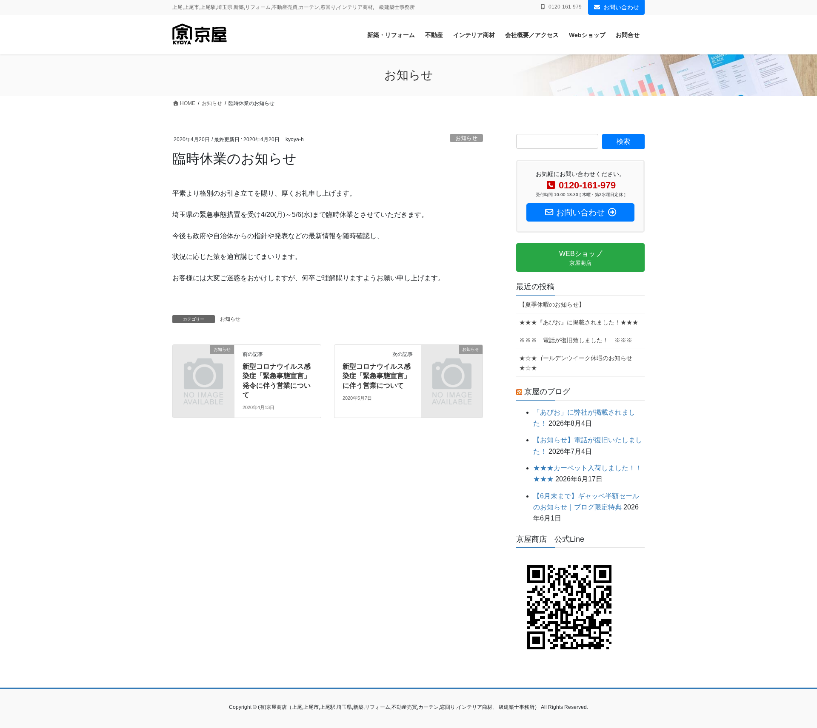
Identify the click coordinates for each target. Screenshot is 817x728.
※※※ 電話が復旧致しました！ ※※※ (575, 340)
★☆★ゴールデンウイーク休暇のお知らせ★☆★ (575, 363)
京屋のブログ (547, 391)
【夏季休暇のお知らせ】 (552, 304)
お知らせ (466, 138)
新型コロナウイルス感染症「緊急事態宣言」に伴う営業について (377, 376)
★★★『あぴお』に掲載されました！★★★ (578, 322)
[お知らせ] (203, 363)
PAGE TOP (791, 698)
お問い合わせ (621, 7)
